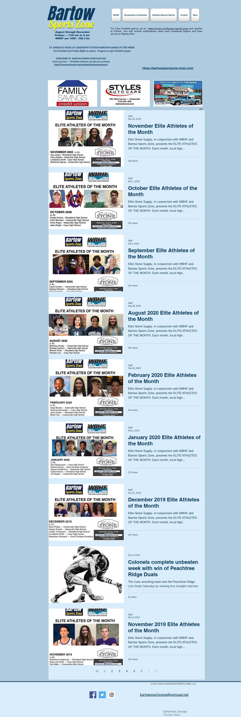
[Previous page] (104, 671)
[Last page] (156, 671)
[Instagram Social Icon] (111, 694)
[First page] (97, 671)
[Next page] (149, 671)
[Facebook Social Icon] (92, 694)
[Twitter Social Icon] (102, 694)
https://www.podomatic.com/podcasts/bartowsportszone (81, 64)
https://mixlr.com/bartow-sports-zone (168, 28)
